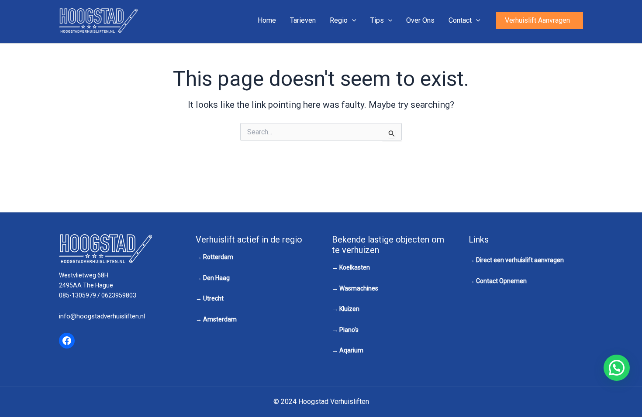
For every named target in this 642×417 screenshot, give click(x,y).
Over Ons (420, 20)
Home (267, 20)
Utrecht (213, 298)
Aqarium (351, 350)
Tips (377, 20)
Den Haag (216, 277)
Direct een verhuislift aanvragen (520, 259)
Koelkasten (354, 267)
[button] (539, 20)
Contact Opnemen (501, 280)
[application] (352, 20)
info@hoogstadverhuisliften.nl (102, 316)
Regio (339, 20)
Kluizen (349, 308)
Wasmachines (358, 288)
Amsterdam (220, 319)
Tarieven (303, 20)
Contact (460, 20)
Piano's (349, 329)
